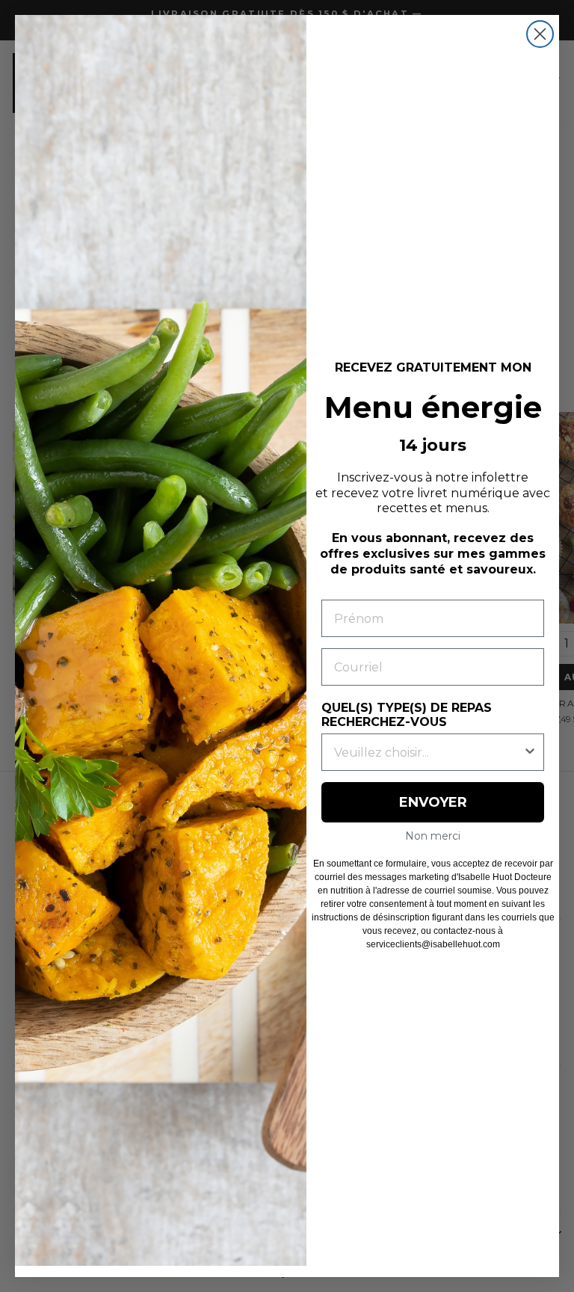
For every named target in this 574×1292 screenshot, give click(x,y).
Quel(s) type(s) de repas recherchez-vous (406, 715)
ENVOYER (433, 802)
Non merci (432, 836)
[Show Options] (529, 752)
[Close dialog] (540, 34)
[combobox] (428, 752)
